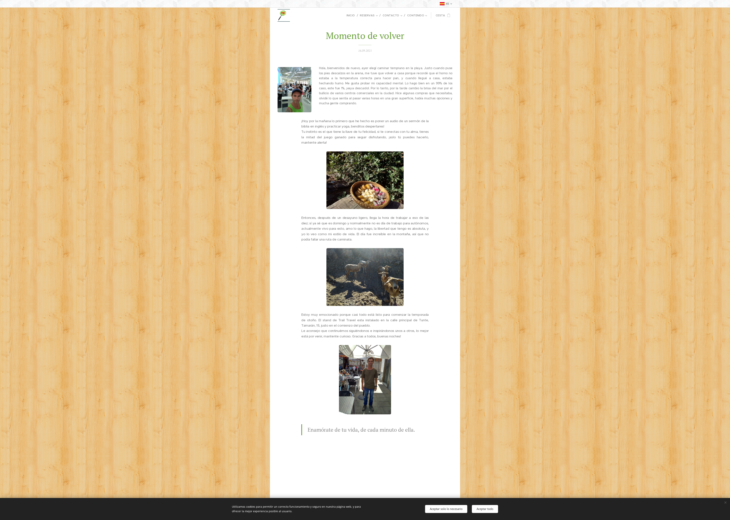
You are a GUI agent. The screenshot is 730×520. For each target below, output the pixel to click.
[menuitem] (352, 15)
